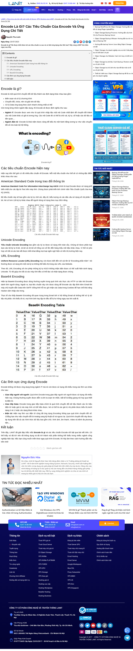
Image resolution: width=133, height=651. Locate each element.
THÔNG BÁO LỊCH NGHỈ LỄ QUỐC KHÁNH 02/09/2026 (122, 216)
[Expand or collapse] (89, 53)
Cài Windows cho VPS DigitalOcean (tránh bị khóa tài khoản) (50, 513)
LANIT (3, 19)
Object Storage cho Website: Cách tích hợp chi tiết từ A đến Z (112, 57)
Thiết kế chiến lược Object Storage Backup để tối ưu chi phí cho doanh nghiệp (113, 75)
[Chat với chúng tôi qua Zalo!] (127, 633)
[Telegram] (84, 42)
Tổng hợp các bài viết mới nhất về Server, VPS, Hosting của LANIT (30, 19)
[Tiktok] (87, 42)
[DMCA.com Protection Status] (101, 618)
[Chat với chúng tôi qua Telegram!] (127, 640)
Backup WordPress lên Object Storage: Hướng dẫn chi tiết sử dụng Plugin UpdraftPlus (112, 28)
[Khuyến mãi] (117, 11)
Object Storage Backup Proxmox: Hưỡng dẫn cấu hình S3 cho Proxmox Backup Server (112, 34)
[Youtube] (80, 42)
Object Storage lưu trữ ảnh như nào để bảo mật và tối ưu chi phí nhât (112, 69)
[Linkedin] (90, 42)
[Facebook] (74, 42)
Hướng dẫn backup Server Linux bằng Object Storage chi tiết (112, 45)
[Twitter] (77, 42)
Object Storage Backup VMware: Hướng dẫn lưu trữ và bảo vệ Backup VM (112, 40)
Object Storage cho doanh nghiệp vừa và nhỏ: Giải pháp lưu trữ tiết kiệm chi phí (113, 51)
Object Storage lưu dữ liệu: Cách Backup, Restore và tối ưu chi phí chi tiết (113, 63)
